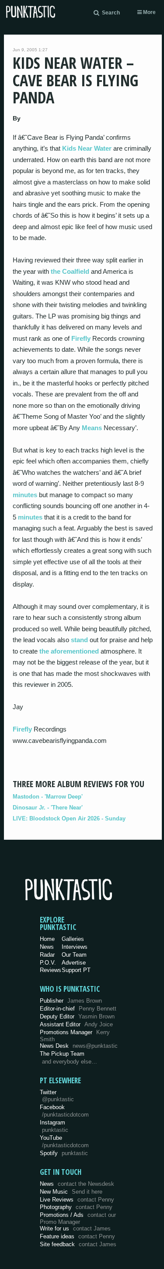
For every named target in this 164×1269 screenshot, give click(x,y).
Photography (76, 1207)
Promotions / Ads (78, 1218)
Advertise (74, 962)
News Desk (79, 1046)
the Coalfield (70, 271)
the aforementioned (69, 651)
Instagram (54, 1126)
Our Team (74, 954)
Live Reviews (77, 1199)
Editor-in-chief (78, 1008)
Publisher (71, 1000)
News (47, 947)
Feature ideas (77, 1236)
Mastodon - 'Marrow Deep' (48, 796)
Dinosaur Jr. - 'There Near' (48, 807)
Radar (47, 954)
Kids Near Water (87, 148)
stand (79, 639)
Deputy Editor (77, 1016)
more (149, 12)
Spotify (64, 1153)
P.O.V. (48, 962)
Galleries (73, 939)
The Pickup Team (62, 1053)
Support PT (76, 970)
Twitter (57, 1096)
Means (92, 427)
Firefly (81, 338)
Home (47, 939)
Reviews (50, 970)
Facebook (64, 1111)
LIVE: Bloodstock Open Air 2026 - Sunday (69, 818)
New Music (71, 1191)
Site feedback (78, 1244)
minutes (25, 494)
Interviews (74, 947)
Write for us (75, 1228)
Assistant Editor (76, 1024)
